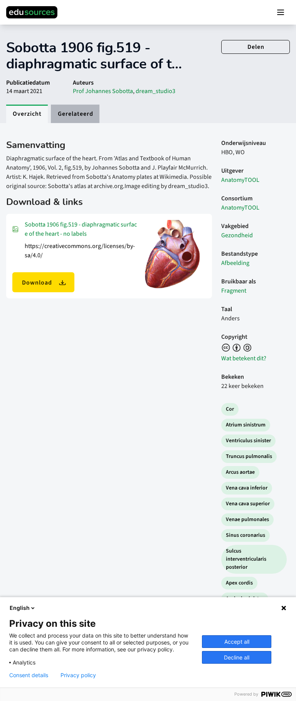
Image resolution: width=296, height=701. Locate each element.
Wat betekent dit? (243, 358)
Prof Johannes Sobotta (103, 91)
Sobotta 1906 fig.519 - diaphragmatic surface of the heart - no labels (81, 229)
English (20, 607)
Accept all (236, 641)
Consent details (28, 675)
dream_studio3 (155, 91)
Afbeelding (235, 263)
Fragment (233, 290)
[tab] (27, 114)
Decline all (236, 657)
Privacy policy (78, 675)
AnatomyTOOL (240, 180)
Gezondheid (237, 235)
